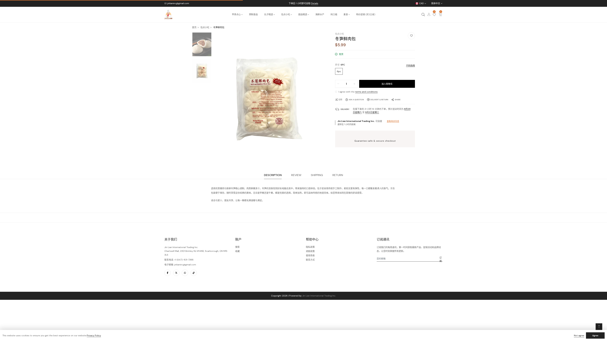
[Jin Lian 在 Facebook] (167, 273)
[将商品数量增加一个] (354, 84)
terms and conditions (366, 91)
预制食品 (253, 14)
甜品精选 (302, 14)
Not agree (579, 335)
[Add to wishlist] (411, 35)
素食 (345, 14)
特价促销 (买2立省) (365, 14)
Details (314, 3)
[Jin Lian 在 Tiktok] (193, 273)
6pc (339, 71)
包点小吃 (285, 14)
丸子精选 (268, 14)
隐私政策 (310, 246)
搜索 (237, 246)
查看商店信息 (393, 121)
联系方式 (310, 259)
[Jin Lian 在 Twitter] (176, 273)
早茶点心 (236, 14)
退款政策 (310, 251)
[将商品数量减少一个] (338, 84)
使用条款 (310, 255)
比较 (340, 99)
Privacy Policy (94, 335)
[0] (434, 15)
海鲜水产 (319, 14)
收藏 (237, 251)
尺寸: (340, 64)
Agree (595, 335)
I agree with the (358, 91)
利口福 (334, 14)
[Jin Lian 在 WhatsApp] (185, 273)
